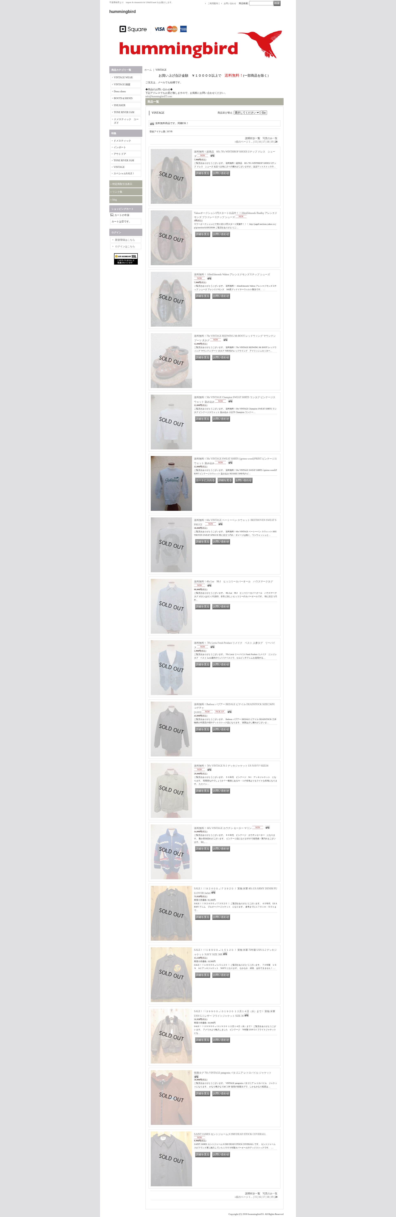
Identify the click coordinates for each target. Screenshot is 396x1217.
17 (264, 141)
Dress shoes (120, 91)
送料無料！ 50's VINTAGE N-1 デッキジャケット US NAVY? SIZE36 (231, 765)
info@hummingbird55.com (158, 96)
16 (259, 141)
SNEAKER (119, 105)
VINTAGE (119, 167)
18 (268, 141)
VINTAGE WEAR (123, 77)
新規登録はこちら (125, 239)
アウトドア (120, 153)
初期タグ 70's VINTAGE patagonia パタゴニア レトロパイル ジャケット (232, 1072)
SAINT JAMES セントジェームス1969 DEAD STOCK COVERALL (230, 1134)
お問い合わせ (230, 3)
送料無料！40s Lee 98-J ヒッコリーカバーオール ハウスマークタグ (234, 581)
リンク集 (117, 191)
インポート (120, 147)
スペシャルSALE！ (124, 173)
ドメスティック (122, 140)
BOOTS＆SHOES (123, 98)
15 (255, 141)
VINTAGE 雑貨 (122, 84)
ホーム (148, 69)
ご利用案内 (213, 3)
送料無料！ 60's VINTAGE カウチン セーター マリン (223, 828)
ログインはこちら (125, 246)
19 (272, 141)
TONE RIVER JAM (124, 112)
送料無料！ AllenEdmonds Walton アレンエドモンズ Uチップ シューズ (232, 274)
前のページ (241, 141)
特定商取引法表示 (122, 184)
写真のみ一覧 (270, 138)
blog (114, 199)
